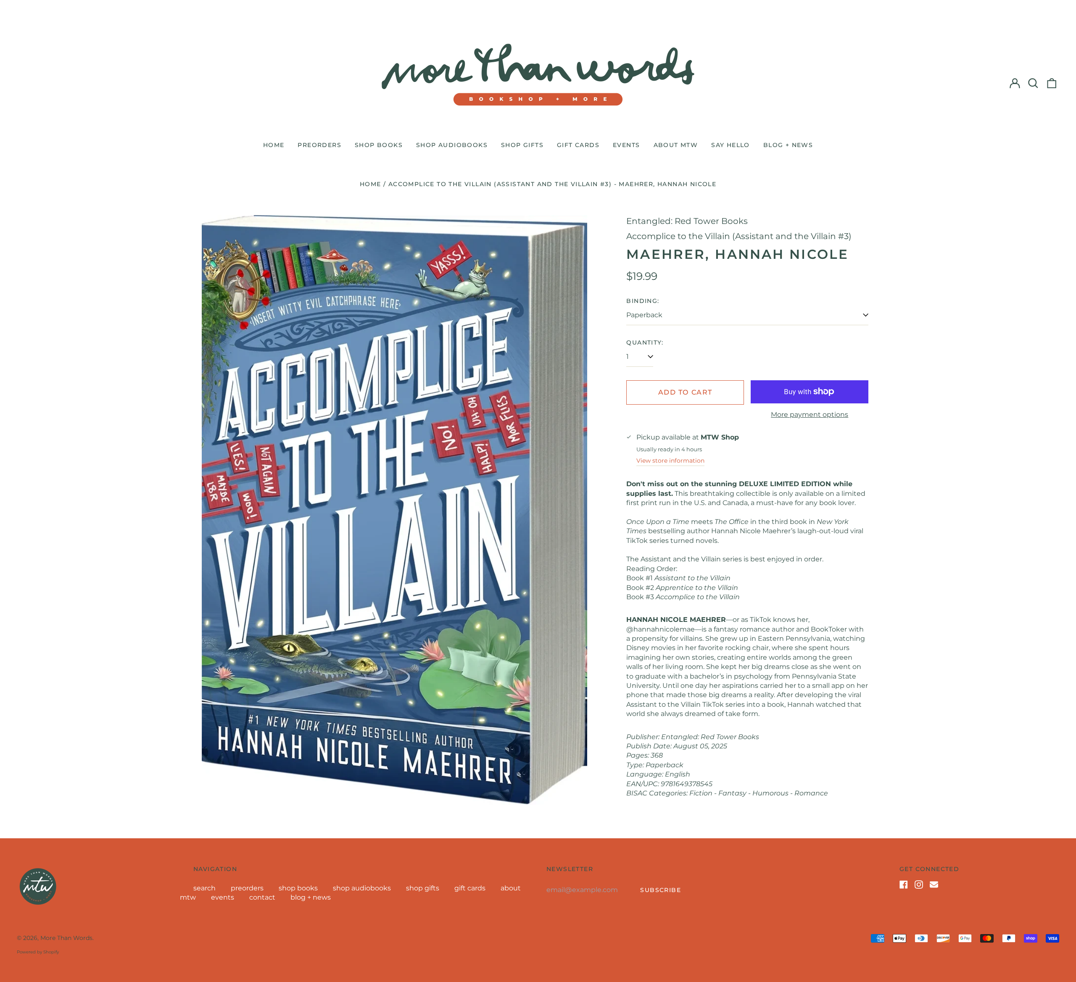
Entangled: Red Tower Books (687, 221)
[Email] (934, 884)
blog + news (788, 145)
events (626, 145)
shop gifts (522, 145)
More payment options (809, 415)
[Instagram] (919, 884)
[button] (1033, 83)
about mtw (676, 145)
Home (370, 184)
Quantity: (644, 342)
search (204, 888)
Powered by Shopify (38, 952)
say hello (730, 145)
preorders (319, 145)
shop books (379, 145)
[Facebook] (903, 884)
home (274, 145)
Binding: (642, 301)
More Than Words (66, 938)
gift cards (578, 145)
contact (262, 897)
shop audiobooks (452, 145)
